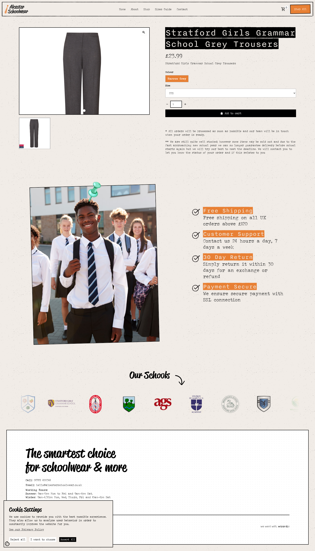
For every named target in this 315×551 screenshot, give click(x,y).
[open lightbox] (144, 32)
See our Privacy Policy (26, 529)
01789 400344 (38, 480)
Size (167, 85)
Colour (169, 72)
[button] (283, 9)
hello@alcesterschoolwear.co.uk (54, 485)
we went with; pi (274, 526)
